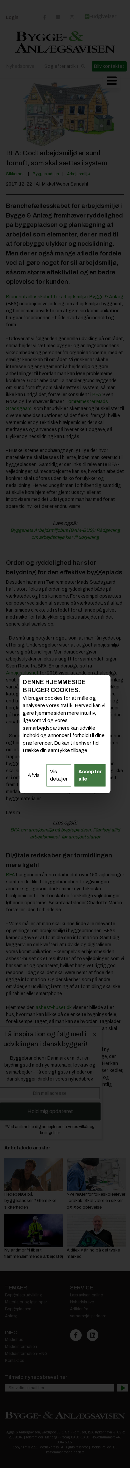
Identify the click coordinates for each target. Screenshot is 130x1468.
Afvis (34, 775)
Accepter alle (90, 775)
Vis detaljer (59, 775)
